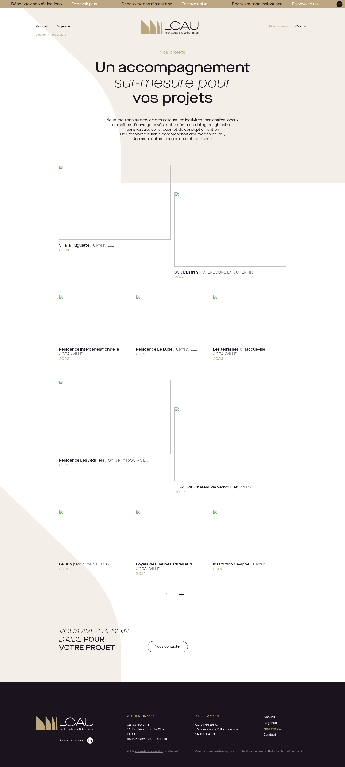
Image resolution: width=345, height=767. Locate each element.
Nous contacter (168, 646)
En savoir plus (84, 4)
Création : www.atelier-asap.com (215, 751)
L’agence (63, 26)
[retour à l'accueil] (169, 26)
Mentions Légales (252, 751)
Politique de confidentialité (285, 751)
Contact (302, 26)
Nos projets (278, 26)
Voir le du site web (153, 751)
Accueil (42, 26)
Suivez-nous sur (71, 740)
